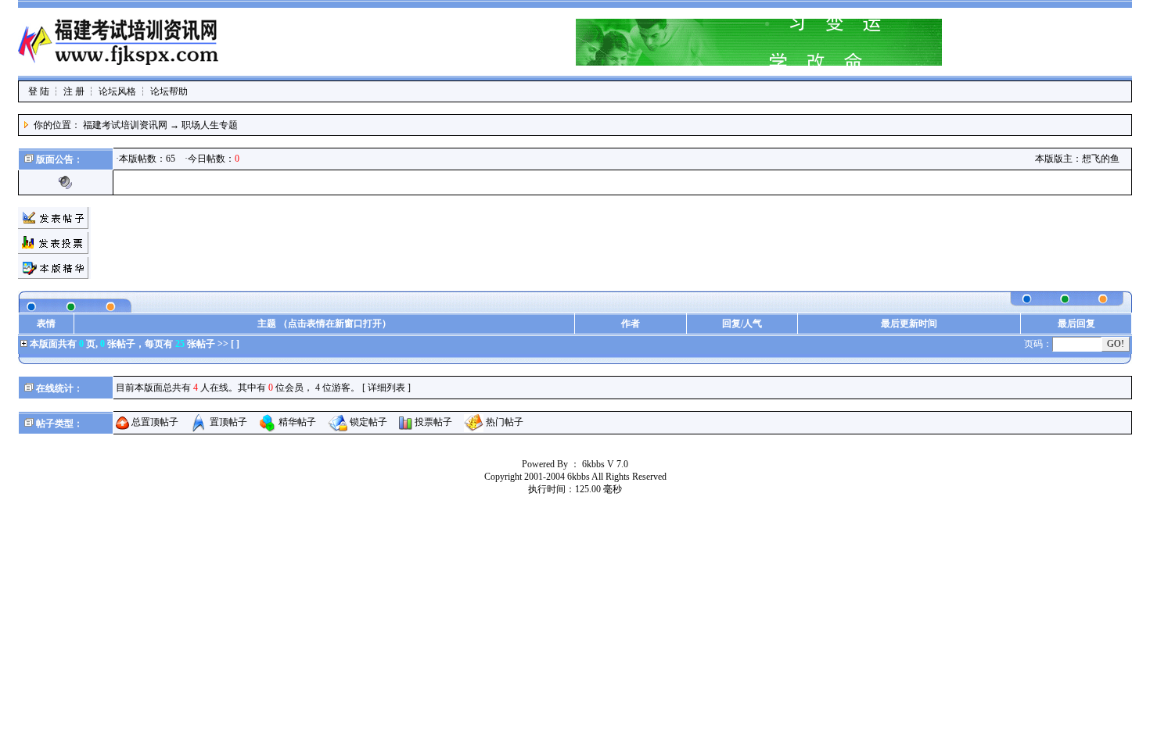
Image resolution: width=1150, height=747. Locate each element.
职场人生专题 (209, 125)
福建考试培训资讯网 (125, 125)
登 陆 (38, 91)
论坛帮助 (169, 91)
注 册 (73, 91)
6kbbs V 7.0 (605, 464)
